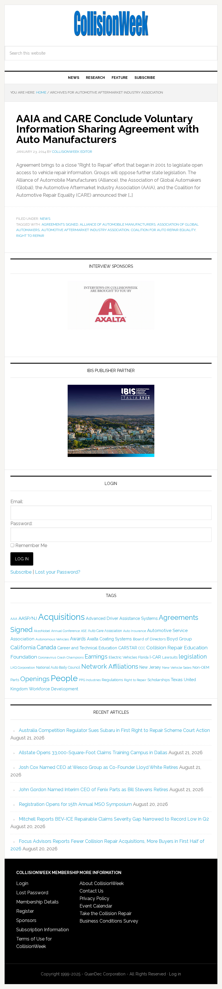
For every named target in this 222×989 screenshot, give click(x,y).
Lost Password (32, 892)
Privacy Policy (94, 898)
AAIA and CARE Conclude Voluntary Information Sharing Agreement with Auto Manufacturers (107, 128)
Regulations (112, 679)
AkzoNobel (42, 631)
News (45, 219)
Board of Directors (149, 639)
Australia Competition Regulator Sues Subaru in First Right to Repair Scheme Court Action (114, 730)
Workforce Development (53, 688)
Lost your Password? (57, 572)
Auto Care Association (105, 631)
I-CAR (155, 657)
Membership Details (37, 902)
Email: (16, 501)
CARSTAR (127, 647)
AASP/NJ (27, 618)
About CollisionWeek (101, 883)
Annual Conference (65, 631)
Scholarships (158, 679)
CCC (141, 648)
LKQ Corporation (22, 668)
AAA (13, 619)
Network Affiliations (109, 666)
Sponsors (26, 920)
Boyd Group (179, 639)
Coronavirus (47, 657)
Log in (175, 974)
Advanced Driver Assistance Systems (122, 618)
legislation (193, 656)
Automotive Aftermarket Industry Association (85, 230)
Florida (143, 657)
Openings (34, 679)
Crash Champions (70, 657)
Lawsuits (169, 657)
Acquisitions (61, 617)
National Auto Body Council (58, 667)
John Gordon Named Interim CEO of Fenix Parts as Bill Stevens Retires (93, 789)
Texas (177, 679)
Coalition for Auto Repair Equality (163, 230)
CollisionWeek (111, 24)
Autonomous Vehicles (52, 639)
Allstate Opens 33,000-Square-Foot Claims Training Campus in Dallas (93, 752)
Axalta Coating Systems (109, 639)
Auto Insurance (134, 631)
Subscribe (21, 572)
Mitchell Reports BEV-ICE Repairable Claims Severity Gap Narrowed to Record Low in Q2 (114, 819)
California (23, 647)
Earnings (96, 656)
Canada (46, 647)
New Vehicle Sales (176, 667)
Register (25, 911)
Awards (78, 639)
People (64, 678)
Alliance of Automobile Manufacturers (118, 224)
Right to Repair (30, 236)
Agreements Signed (60, 224)
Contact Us (91, 891)
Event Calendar (95, 906)
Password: (21, 523)
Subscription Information (42, 929)
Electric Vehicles (123, 657)
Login (22, 883)
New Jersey (150, 667)
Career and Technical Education (87, 648)
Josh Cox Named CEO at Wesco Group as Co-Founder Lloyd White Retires (98, 767)
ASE (84, 631)
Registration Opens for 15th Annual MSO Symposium (75, 804)
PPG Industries (90, 680)
